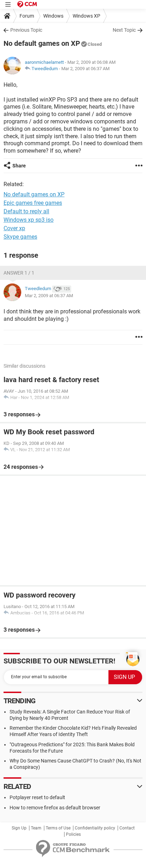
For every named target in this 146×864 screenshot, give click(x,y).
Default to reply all (26, 211)
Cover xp (14, 228)
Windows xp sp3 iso (29, 219)
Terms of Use (58, 828)
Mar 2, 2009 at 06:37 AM (85, 68)
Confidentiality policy (95, 828)
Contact (127, 828)
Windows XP (86, 16)
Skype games (20, 236)
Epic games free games (33, 203)
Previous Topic (26, 30)
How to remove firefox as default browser (55, 807)
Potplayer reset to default (37, 797)
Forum (26, 16)
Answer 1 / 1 (19, 273)
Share (19, 165)
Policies (73, 834)
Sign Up (19, 828)
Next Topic (124, 30)
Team (36, 828)
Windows (53, 16)
